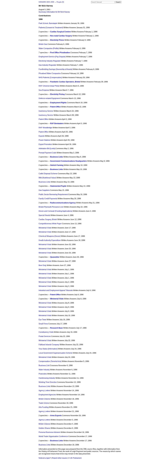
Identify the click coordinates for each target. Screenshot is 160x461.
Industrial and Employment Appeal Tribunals (56, 290)
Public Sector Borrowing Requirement (53, 194)
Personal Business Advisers (49, 432)
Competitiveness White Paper (50, 224)
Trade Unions (44, 403)
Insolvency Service (46, 111)
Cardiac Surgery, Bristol (48, 219)
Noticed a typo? (45, 458)
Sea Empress (44, 90)
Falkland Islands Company (49, 345)
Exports (42, 136)
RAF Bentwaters (57, 123)
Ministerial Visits (45, 228)
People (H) (60, 2)
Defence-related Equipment (49, 98)
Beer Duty (42, 265)
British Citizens (44, 399)
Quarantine (54, 257)
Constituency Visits (46, 332)
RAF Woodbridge (45, 128)
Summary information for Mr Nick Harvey (54, 12)
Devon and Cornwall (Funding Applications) (55, 211)
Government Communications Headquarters (68, 161)
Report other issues (59, 458)
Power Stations (44, 140)
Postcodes (43, 374)
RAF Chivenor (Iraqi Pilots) (49, 86)
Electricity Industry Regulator (50, 61)
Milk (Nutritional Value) (47, 178)
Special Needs (44, 215)
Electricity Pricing (57, 94)
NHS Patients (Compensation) (50, 77)
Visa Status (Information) (48, 349)
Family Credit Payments (48, 198)
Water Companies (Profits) (49, 48)
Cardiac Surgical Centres (60, 32)
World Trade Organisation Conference (53, 436)
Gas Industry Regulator (47, 65)
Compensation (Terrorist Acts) (50, 361)
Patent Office (55, 107)
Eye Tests (42, 320)
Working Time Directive (48, 382)
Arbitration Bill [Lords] (47, 148)
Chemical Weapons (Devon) (50, 236)
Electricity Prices (57, 40)
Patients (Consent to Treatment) (51, 27)
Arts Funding (44, 407)
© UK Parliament (74, 458)
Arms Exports (56, 415)
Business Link (44, 365)
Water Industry (44, 370)
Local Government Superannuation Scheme (55, 353)
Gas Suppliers (44, 190)
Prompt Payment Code (47, 153)
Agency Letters (44, 390)
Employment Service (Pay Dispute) (52, 57)
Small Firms (43, 324)
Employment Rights (58, 103)
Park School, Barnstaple (48, 23)
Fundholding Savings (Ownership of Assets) (55, 69)
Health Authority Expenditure (50, 240)
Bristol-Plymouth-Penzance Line (51, 207)
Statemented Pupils (58, 186)
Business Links (56, 157)
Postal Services (45, 336)
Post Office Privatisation (60, 52)
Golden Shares (44, 428)
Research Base (56, 328)
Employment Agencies (47, 395)
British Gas (43, 44)
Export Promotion (45, 144)
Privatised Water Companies (50, 73)
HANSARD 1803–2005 (46, 2)
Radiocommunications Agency (63, 203)
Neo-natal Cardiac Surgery (61, 36)
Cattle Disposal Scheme (48, 173)
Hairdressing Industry (47, 378)
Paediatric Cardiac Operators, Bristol (65, 82)
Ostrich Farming (56, 165)
